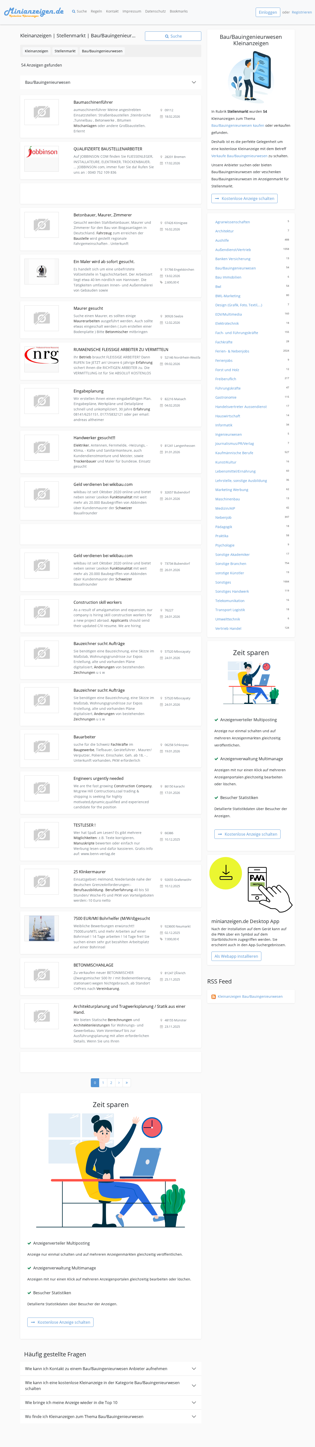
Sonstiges (252, 582)
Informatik (252, 425)
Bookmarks (179, 11)
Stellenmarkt (65, 51)
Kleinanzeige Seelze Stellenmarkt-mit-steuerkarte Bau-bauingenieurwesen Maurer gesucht (95, 304)
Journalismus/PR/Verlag (252, 443)
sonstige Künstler (252, 573)
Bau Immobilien (252, 277)
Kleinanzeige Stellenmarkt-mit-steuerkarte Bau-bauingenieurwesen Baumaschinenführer (94, 98)
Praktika (252, 536)
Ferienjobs (252, 360)
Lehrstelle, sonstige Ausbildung (252, 480)
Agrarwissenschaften (252, 222)
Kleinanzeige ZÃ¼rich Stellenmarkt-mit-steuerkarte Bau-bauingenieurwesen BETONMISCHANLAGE (101, 960)
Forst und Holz (252, 369)
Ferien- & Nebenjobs (252, 351)
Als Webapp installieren (236, 956)
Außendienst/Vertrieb (252, 249)
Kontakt (112, 11)
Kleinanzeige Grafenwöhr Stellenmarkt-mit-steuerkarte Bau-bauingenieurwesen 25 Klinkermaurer (101, 867)
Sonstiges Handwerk (252, 591)
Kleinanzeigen (36, 51)
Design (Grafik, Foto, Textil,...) (252, 305)
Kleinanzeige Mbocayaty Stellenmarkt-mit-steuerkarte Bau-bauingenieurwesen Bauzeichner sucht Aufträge (109, 639)
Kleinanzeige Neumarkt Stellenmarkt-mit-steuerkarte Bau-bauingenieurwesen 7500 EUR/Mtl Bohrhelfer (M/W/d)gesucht (105, 917)
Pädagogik (252, 526)
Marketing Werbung (252, 489)
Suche (82, 11)
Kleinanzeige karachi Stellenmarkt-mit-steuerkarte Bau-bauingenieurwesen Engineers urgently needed (105, 774)
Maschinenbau (252, 499)
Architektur (252, 231)
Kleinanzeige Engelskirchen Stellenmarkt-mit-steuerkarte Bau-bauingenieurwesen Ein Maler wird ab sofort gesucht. (108, 260)
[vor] (119, 1082)
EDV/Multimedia (252, 314)
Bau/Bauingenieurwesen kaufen (237, 125)
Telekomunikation (252, 600)
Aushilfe (252, 240)
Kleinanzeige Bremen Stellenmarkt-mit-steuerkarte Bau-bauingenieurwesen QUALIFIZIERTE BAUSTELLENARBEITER (95, 147)
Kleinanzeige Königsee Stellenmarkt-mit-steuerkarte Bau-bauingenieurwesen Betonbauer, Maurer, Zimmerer (110, 210)
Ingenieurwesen (252, 434)
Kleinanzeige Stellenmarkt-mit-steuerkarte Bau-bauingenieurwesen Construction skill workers (97, 598)
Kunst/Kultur (252, 462)
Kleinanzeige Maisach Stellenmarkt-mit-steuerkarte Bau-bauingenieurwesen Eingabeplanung (97, 386)
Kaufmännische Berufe (252, 452)
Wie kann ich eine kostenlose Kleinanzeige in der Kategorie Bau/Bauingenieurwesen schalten (102, 1385)
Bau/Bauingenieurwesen (102, 51)
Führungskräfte (252, 388)
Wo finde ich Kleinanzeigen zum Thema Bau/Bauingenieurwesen (84, 1416)
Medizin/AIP (252, 508)
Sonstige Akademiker (252, 554)
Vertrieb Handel (252, 628)
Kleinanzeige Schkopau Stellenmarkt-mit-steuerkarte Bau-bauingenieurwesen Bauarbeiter (95, 732)
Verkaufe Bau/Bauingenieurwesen (239, 156)
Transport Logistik (252, 609)
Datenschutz (155, 11)
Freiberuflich (252, 379)
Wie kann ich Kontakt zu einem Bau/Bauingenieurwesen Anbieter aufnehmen (96, 1368)
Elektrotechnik (252, 323)
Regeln (96, 11)
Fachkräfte (252, 342)
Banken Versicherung (252, 258)
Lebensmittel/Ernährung (252, 471)
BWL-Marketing (252, 296)
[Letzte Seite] (127, 1082)
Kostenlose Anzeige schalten (64, 1322)
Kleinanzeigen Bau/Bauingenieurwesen (250, 996)
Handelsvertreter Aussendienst (252, 406)
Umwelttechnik (252, 619)
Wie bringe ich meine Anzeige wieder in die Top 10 (71, 1402)
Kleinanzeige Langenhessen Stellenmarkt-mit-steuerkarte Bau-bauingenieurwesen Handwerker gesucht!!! (107, 433)
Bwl (252, 286)
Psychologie (252, 545)
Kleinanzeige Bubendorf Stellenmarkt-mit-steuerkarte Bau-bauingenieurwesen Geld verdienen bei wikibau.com (101, 483)
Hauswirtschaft (252, 416)
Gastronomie (252, 397)
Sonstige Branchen (252, 563)
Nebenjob (252, 517)
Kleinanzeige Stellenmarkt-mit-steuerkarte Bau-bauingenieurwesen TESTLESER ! (86, 820)
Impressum (132, 11)
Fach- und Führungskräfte (252, 332)
